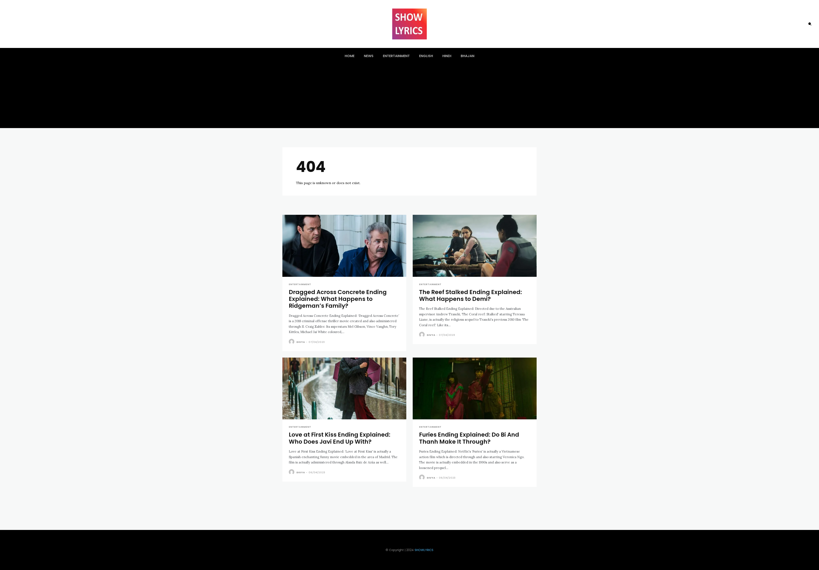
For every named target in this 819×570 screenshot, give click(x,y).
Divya (300, 342)
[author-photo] (292, 342)
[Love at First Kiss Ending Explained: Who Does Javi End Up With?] (344, 389)
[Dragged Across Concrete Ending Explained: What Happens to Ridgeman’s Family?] (344, 246)
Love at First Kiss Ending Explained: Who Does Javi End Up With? (339, 438)
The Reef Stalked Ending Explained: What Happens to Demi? (470, 295)
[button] (810, 24)
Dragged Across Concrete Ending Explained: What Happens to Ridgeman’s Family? (338, 299)
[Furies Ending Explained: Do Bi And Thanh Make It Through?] (475, 389)
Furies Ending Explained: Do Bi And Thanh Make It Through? (469, 438)
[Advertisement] (409, 96)
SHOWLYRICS (424, 550)
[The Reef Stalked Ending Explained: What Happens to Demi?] (475, 246)
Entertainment (300, 284)
